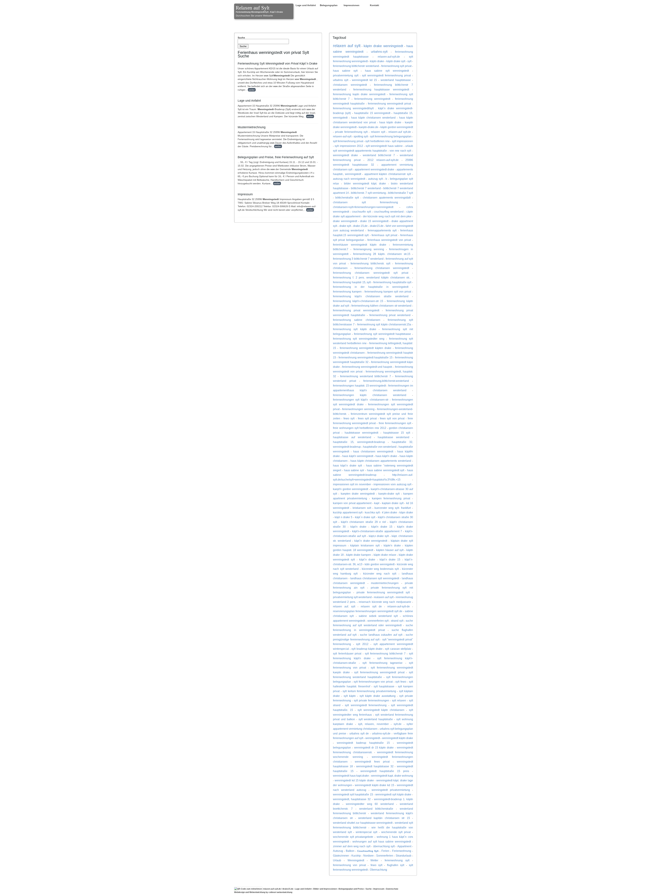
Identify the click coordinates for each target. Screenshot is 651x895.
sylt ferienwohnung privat (348, 141)
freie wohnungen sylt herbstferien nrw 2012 (359, 427)
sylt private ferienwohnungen (371, 700)
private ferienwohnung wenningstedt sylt (383, 592)
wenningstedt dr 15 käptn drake (374, 747)
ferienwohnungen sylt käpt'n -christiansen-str (360, 399)
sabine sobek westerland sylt (378, 615)
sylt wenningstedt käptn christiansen (381, 709)
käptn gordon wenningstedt (396, 127)
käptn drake (377, 61)
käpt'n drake (358, 526)
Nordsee (368, 855)
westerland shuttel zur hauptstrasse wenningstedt (362, 822)
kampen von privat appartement (352, 503)
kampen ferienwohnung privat (391, 498)
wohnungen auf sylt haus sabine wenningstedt (381, 841)
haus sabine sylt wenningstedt (387, 70)
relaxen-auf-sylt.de (389, 56)
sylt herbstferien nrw (377, 141)
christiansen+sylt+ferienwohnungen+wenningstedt (363, 207)
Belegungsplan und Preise (351, 889)
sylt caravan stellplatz (398, 648)
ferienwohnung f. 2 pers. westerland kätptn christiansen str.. (371, 277)
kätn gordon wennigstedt (379, 564)
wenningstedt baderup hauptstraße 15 (363, 742)
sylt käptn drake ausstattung (377, 695)
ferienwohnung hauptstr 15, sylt (352, 282)
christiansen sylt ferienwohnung (365, 202)
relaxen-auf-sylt (342, 136)
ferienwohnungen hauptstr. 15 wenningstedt (359, 385)
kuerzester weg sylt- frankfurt (392, 507)
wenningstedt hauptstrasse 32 (374, 766)
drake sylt (345, 225)
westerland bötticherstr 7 (379, 155)
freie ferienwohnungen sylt (395, 423)
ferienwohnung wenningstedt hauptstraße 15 (366, 357)
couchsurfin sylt (361, 211)
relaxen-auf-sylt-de (398, 606)
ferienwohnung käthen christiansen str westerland (381, 305)
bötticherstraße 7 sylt (400, 192)
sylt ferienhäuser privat (347, 653)
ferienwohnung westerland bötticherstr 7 (365, 376)
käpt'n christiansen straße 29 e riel (363, 521)
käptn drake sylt (395, 61)
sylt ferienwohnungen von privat (373, 681)
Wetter (374, 860)
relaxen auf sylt (346, 46)
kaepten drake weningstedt (358, 493)
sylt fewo (400, 681)
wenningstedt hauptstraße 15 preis (384, 771)
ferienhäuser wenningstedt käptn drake (359, 244)
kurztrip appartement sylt (347, 512)
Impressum (378, 889)
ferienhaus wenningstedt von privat (389, 239)
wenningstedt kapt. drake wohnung (392, 775)
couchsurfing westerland (388, 211)
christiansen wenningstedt (350, 84)
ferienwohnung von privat (349, 865)
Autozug (338, 850)
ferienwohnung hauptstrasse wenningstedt (381, 89)
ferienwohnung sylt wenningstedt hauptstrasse (382, 333)
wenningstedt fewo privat (372, 761)
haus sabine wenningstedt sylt (385, 470)
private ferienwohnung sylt (351, 131)
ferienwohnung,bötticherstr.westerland (386, 380)
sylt (409, 61)
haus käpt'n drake (386, 455)
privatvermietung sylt (345, 75)
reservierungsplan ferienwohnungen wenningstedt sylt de (367, 611)
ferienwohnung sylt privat (396, 65)
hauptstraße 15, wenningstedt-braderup (359, 441)
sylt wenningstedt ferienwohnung (366, 705)
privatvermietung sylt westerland (352, 597)
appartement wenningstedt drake (374, 169)
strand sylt (397, 620)
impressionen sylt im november (352, 484)
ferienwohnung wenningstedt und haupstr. (367, 366)
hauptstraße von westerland (379, 446)
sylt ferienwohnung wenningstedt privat (379, 672)
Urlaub (337, 860)
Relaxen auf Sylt (252, 8)
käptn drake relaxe (385, 554)
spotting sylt (361, 136)
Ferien (385, 850)
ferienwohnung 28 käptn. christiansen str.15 (381, 253)
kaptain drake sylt (392, 503)
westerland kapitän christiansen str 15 (384, 817)
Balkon (350, 850)
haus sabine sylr (354, 470)
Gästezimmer (341, 855)
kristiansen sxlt (362, 507)
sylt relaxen (399, 700)
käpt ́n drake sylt (365, 517)
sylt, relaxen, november (373, 723)
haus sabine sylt (345, 70)
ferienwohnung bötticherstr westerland (356, 65)
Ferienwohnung (401, 850)
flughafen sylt (395, 865)
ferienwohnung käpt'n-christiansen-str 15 (358, 301)
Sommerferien (384, 855)
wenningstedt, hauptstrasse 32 (352, 799)
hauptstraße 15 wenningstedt (372, 113)
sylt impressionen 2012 (349, 145)
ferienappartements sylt (382, 230)
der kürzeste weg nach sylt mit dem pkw (387, 216)
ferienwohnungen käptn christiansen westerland (369, 395)
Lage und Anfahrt (306, 5)
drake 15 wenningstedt (374, 221)
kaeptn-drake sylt (389, 493)
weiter (252, 89)
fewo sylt (348, 418)
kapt (376, 503)
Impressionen (351, 5)
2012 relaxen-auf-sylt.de (383, 159)
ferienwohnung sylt (397, 860)
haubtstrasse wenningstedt (361, 432)
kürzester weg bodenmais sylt (380, 568)
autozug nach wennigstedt (349, 178)
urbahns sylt (340, 79)
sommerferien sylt (378, 620)
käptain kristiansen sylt (364, 545)
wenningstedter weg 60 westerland (370, 803)
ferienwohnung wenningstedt (372, 98)
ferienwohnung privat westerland (390, 315)
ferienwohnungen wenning (358, 409)
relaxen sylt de (371, 606)
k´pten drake (389, 512)
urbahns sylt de (359, 733)
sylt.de (397, 723)
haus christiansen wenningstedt (373, 451)
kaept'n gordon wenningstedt (350, 489)
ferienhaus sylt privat (384, 235)
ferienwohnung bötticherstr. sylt (370, 263)
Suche (241, 37)
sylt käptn (350, 695)
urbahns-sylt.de (381, 733)
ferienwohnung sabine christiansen (356, 319)
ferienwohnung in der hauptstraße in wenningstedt (370, 286)
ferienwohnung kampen (347, 291)
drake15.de (376, 225)
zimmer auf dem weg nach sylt (351, 846)
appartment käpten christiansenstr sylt (387, 173)
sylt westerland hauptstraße (376, 719)
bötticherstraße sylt (347, 197)
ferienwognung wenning (368, 249)
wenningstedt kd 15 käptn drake (354, 780)
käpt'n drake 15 (381, 526)
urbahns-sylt (379, 51)
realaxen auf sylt (383, 597)
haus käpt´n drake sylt (347, 465)
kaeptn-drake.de (368, 127)
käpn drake (406, 512)
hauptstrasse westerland (393, 437)
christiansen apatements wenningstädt (387, 197)
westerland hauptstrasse (396, 79)
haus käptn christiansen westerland (373, 117)
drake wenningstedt (345, 221)
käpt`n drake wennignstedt (370, 540)
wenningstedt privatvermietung (391, 789)
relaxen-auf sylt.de (399, 131)
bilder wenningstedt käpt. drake (365, 183)
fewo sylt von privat (392, 418)
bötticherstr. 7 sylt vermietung (368, 192)
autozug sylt (375, 178)
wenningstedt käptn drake (397, 738)
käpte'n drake (392, 545)
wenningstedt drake (345, 155)
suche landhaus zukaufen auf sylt (381, 634)
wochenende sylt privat (396, 832)
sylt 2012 (362, 644)
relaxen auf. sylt (344, 606)
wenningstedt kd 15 (364, 79)
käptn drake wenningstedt (383, 46)
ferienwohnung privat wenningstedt (356, 310)
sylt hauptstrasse (384, 686)
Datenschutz (392, 889)
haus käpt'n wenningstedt (357, 455)
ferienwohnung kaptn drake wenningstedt (359, 94)
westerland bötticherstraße (376, 808)
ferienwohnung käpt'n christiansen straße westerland (370, 296)
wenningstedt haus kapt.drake (351, 775)
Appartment (404, 846)
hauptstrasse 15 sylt (396, 432)
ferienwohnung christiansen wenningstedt (381, 267)
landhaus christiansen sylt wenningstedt (374, 578)
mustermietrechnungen (385, 583)
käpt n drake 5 (343, 517)
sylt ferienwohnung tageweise (382, 662)
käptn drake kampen (358, 554)
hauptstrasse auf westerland (352, 437)
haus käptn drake (390, 122)
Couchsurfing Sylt (368, 851)
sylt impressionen (402, 141)
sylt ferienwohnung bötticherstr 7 (385, 653)
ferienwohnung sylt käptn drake (354, 329)
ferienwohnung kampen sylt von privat (387, 291)
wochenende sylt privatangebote (353, 836)
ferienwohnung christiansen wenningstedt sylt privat (370, 272)
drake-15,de (360, 225)
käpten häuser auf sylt (389, 549)
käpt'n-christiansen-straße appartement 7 (377, 531)
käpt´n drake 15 (390, 559)
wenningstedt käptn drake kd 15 (374, 785)
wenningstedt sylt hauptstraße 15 (353, 794)
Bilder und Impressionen (325, 889)
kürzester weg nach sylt (379, 573)
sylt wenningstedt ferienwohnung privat (386, 75)
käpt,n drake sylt (379, 535)
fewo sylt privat (367, 418)
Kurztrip (356, 855)
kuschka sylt (372, 512)
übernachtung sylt (384, 846)
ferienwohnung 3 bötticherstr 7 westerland (358, 258)
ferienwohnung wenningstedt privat (389, 103)
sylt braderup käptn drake (366, 648)
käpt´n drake (367, 559)
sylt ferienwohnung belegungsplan (390, 136)
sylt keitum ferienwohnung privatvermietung (369, 691)
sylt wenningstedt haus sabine (384, 145)
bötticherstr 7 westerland (366, 188)
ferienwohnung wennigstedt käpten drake (365, 347)
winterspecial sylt (366, 832)
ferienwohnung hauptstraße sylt (392, 282)
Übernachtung (378, 869)
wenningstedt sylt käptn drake (393, 794)
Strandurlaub (403, 855)
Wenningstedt (356, 860)
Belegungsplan (329, 5)
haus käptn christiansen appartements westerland (380, 460)
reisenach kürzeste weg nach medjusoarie (385, 601)
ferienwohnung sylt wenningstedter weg (358, 338)
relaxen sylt (378, 131)
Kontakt (374, 5)
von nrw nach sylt (400, 150)
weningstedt (372, 738)
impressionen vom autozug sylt (392, 484)
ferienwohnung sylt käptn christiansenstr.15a (384, 324)
